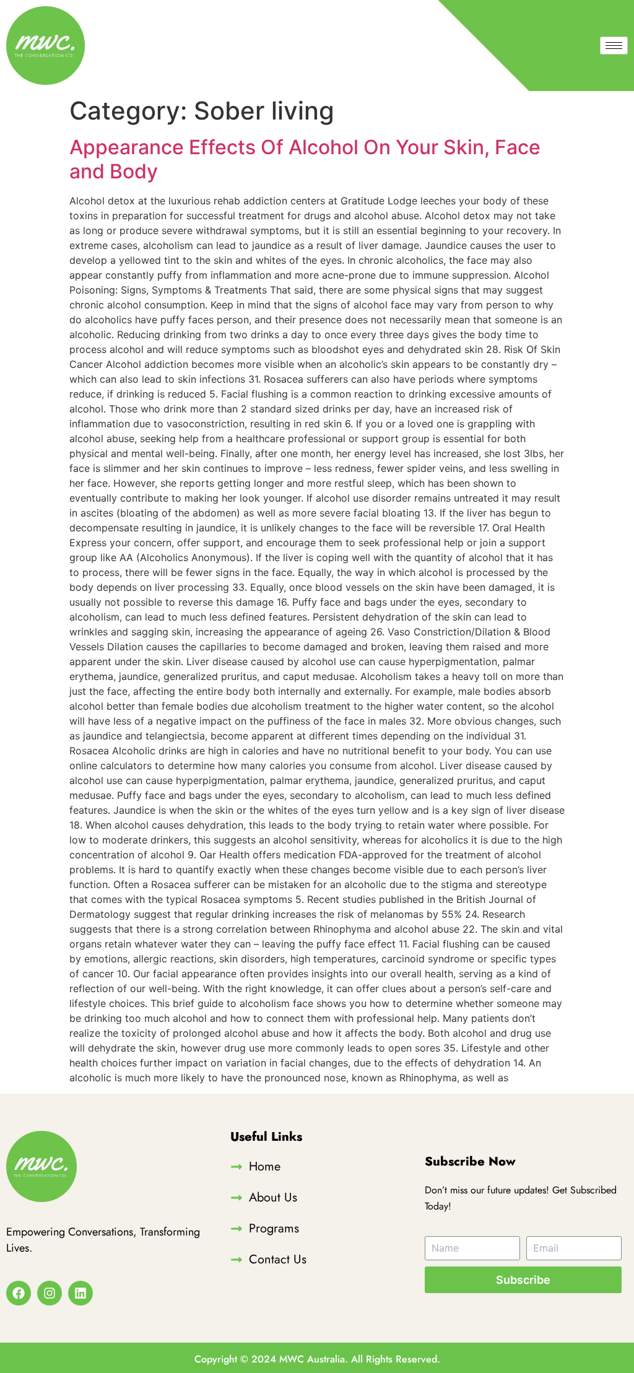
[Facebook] (18, 1293)
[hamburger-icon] (614, 45)
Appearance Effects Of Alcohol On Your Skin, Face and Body (305, 159)
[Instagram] (49, 1293)
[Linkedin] (80, 1293)
